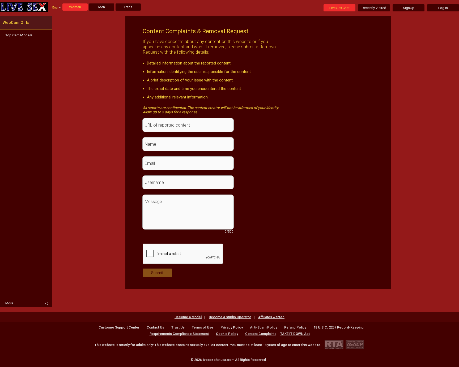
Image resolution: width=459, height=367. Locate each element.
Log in (443, 8)
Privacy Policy (231, 327)
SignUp (408, 8)
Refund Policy (295, 327)
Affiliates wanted (271, 317)
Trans (128, 7)
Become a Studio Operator (230, 317)
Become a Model (188, 317)
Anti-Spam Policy (263, 327)
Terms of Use (202, 327)
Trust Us (178, 327)
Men (101, 7)
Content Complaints (260, 334)
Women (75, 7)
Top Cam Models (18, 35)
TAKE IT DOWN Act (295, 334)
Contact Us (155, 327)
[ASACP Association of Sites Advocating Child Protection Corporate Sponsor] (355, 344)
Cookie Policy (227, 334)
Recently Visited (374, 8)
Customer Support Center (119, 327)
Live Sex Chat (339, 8)
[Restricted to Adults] (334, 344)
